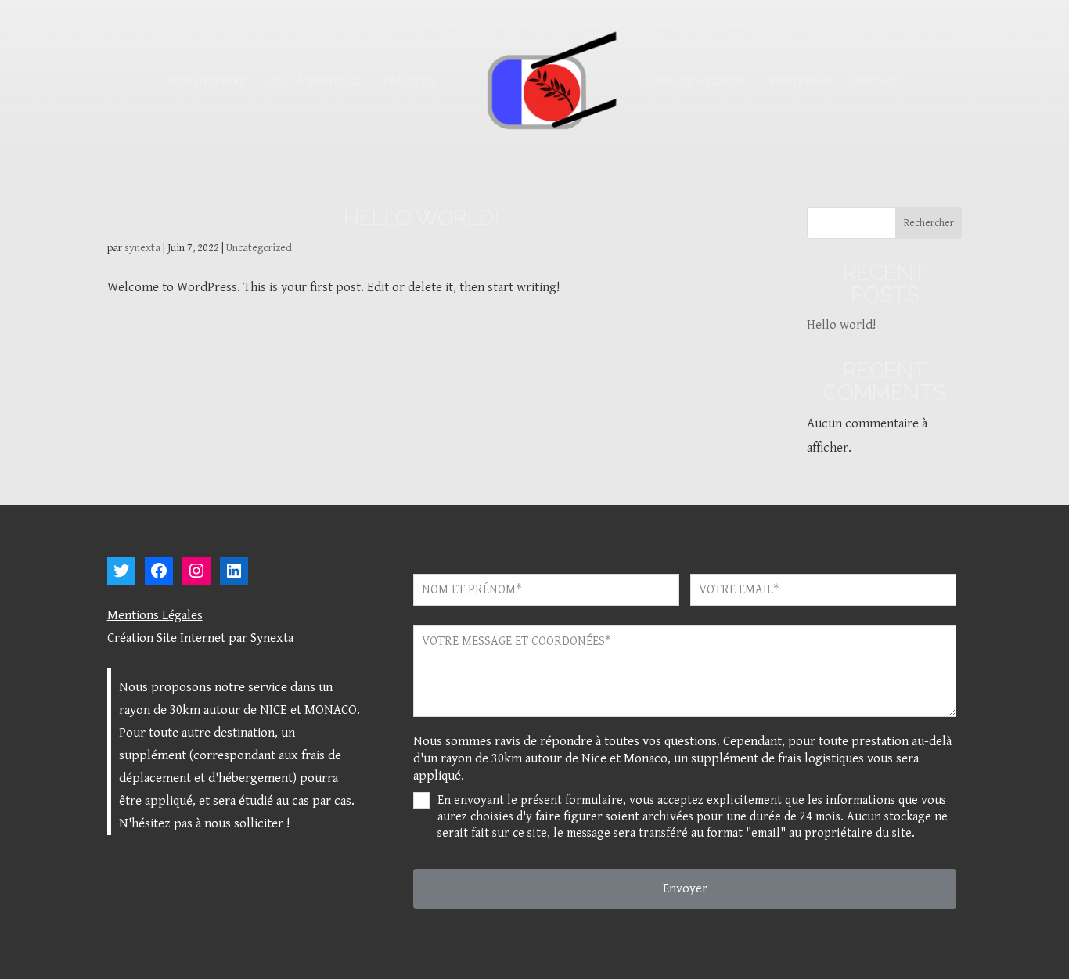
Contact (876, 82)
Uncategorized (259, 248)
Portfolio (799, 82)
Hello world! (421, 218)
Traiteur (409, 82)
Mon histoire (207, 82)
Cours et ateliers (695, 82)
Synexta (271, 638)
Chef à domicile (314, 82)
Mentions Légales (155, 615)
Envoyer (685, 888)
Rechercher (929, 223)
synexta (142, 248)
